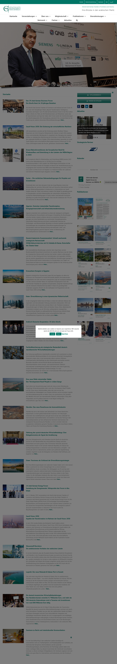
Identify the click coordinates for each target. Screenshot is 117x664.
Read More (65, 334)
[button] (77, 20)
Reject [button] (58, 334)
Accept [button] (52, 334)
